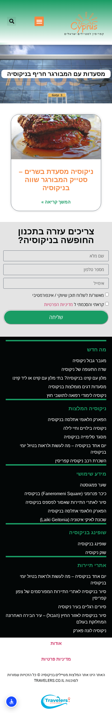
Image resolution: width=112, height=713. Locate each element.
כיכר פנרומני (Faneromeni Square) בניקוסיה (65, 493)
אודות (56, 643)
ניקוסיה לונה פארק (89, 630)
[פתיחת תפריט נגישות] (11, 702)
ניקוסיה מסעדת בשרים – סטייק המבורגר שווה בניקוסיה (56, 180)
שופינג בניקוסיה (92, 544)
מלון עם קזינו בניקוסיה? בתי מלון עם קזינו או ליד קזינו (59, 378)
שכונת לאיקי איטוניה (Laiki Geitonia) (73, 519)
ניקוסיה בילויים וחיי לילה (84, 428)
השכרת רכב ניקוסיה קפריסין (80, 461)
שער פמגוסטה (93, 485)
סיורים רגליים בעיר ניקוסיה (82, 606)
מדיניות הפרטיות (58, 304)
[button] (39, 21)
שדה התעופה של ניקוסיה (83, 369)
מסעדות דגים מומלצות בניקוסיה (77, 386)
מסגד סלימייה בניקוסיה (85, 437)
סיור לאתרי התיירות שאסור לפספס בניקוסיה (66, 502)
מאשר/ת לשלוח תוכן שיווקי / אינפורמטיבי (68, 295)
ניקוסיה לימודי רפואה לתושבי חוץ (76, 395)
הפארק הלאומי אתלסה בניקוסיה (77, 419)
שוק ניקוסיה (95, 552)
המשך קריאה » (56, 202)
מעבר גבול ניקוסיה (89, 360)
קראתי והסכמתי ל (74, 304)
